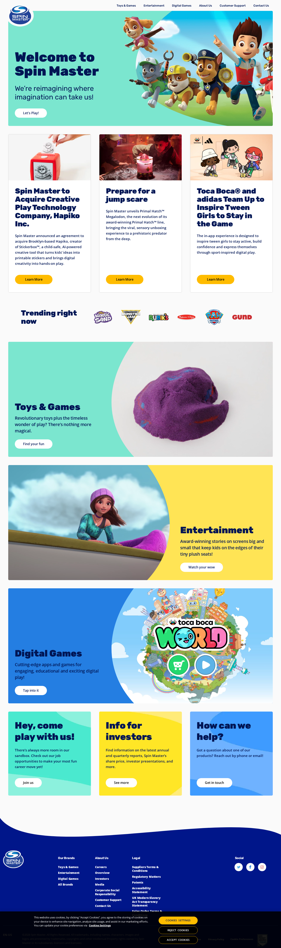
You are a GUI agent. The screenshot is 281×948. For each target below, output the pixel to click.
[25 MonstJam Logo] (131, 302)
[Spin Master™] (30, 883)
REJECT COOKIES (178, 930)
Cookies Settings (100, 925)
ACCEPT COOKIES (178, 940)
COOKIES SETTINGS (178, 920)
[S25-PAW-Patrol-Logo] (214, 302)
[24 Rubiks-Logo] (159, 302)
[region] (140, 929)
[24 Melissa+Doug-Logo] (186, 302)
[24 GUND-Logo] (242, 302)
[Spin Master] (20, 15)
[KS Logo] (103, 302)
